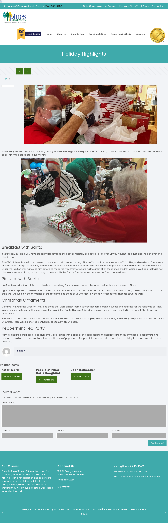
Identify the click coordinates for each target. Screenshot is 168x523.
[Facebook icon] (81, 514)
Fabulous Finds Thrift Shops (134, 6)
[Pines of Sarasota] (14, 17)
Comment (7, 402)
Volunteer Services (107, 6)
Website (115, 430)
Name (5, 430)
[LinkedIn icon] (84, 514)
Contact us (158, 6)
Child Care (89, 6)
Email (60, 430)
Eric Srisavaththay (64, 509)
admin (21, 351)
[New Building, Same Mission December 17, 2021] (2, 513)
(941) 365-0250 (53, 6)
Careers (63, 486)
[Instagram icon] (87, 514)
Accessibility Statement (116, 509)
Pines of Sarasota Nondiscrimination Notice (137, 476)
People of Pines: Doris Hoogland (48, 371)
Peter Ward (10, 370)
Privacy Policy (138, 509)
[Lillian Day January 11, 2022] (166, 513)
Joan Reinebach (83, 370)
